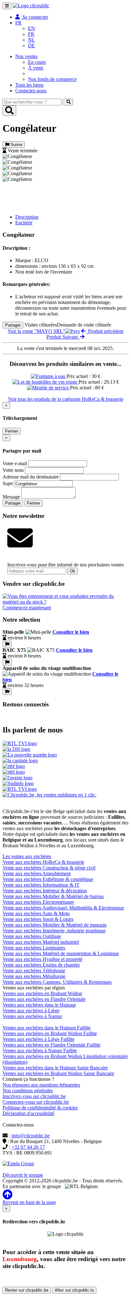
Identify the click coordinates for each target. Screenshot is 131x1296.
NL (31, 40)
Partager (13, 325)
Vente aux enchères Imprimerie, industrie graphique (54, 930)
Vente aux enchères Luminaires (34, 947)
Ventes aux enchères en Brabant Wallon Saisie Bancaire (58, 1073)
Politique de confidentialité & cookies (40, 1107)
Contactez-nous (30, 90)
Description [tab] (26, 217)
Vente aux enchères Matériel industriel (41, 942)
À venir (35, 67)
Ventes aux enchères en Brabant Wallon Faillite (50, 1033)
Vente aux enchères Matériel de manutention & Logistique (61, 953)
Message (11, 496)
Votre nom (13, 470)
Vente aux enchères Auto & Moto (36, 913)
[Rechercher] (68, 102)
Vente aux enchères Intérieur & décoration (45, 890)
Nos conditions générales (28, 1090)
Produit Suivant (63, 337)
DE (31, 45)
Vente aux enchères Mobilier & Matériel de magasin (55, 925)
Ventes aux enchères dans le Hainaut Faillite (47, 1027)
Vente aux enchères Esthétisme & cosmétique (48, 879)
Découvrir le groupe (23, 1175)
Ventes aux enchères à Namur (32, 1016)
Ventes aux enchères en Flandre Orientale (44, 999)
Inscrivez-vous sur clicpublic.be (34, 1096)
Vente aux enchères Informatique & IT (41, 885)
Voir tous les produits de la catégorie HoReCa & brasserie (65, 399)
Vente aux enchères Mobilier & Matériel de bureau (53, 896)
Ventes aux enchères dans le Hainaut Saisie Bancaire (55, 1067)
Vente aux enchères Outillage (32, 936)
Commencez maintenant (27, 607)
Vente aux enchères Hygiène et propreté (42, 959)
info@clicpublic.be (30, 1135)
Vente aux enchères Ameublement (37, 873)
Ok (72, 571)
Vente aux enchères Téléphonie (34, 970)
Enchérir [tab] (23, 222)
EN (31, 28)
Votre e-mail (15, 463)
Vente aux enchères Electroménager (38, 902)
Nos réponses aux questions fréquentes (41, 1085)
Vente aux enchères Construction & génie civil (49, 867)
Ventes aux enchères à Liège (31, 1010)
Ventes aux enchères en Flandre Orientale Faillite (51, 1045)
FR (31, 34)
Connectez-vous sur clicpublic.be (36, 1102)
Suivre (15, 144)
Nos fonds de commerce (52, 79)
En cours (37, 62)
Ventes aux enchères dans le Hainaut (39, 1005)
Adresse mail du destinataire (31, 476)
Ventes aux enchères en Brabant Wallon (42, 993)
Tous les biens (29, 85)
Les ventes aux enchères (27, 856)
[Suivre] (7, 644)
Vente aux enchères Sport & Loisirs (38, 919)
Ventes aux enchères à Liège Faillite (38, 1039)
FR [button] (18, 22)
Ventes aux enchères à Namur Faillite (40, 1050)
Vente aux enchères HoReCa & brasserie (43, 862)
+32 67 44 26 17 (28, 1147)
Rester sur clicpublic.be (26, 1290)
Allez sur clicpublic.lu (74, 1290)
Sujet (8, 483)
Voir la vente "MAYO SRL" (36, 331)
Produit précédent (104, 331)
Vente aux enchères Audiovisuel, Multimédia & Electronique (63, 907)
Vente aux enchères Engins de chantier (41, 965)
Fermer (11, 431)
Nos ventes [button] (26, 56)
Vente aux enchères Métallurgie (34, 976)
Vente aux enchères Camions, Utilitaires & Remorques (57, 982)
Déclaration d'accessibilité (28, 1113)
